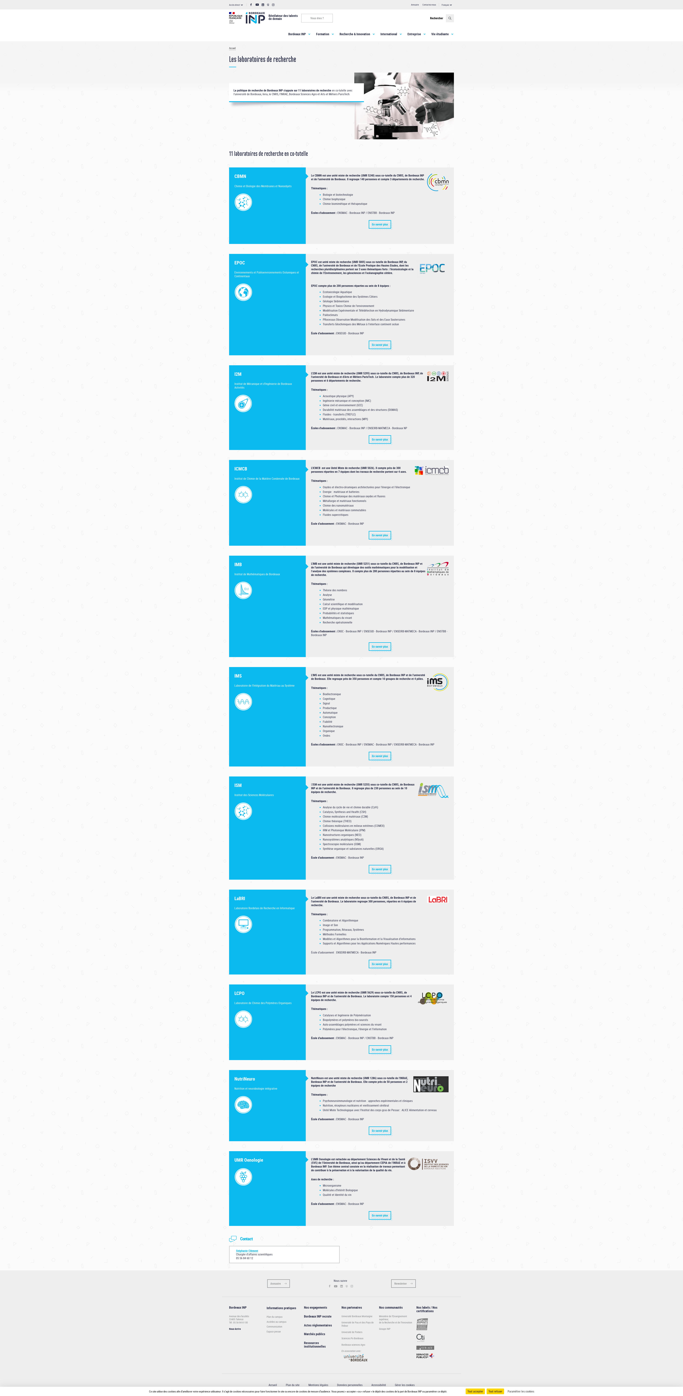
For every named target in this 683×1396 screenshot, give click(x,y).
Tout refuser (495, 1391)
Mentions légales (318, 1385)
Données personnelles (349, 1385)
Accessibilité (378, 1385)
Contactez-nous (429, 4)
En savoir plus (380, 224)
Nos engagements (315, 1307)
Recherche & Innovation (355, 34)
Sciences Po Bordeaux (352, 1338)
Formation (322, 34)
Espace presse (274, 1331)
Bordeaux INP (297, 34)
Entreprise (414, 34)
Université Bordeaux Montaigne (357, 1316)
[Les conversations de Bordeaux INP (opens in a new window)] (268, 5)
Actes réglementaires (318, 1325)
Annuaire (415, 4)
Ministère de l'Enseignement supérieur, (393, 1318)
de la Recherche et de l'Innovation (395, 1322)
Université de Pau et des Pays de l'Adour (358, 1324)
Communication (274, 1326)
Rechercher (436, 18)
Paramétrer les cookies (521, 1391)
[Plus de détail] (454, 1391)
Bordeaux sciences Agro (353, 1344)
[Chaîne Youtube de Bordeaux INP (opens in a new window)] (257, 5)
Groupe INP (384, 1329)
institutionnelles (315, 1346)
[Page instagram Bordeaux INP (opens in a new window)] (273, 5)
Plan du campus (274, 1316)
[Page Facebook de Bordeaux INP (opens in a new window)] (251, 4)
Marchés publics (314, 1334)
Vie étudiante (440, 34)
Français (445, 4)
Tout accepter (475, 1391)
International (388, 34)
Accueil (232, 48)
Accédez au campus (276, 1321)
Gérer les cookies (405, 1385)
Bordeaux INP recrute (318, 1316)
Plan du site (293, 1385)
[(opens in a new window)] (356, 1363)
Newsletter (400, 1284)
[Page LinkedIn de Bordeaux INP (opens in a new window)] (263, 5)
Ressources (311, 1343)
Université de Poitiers (352, 1332)
